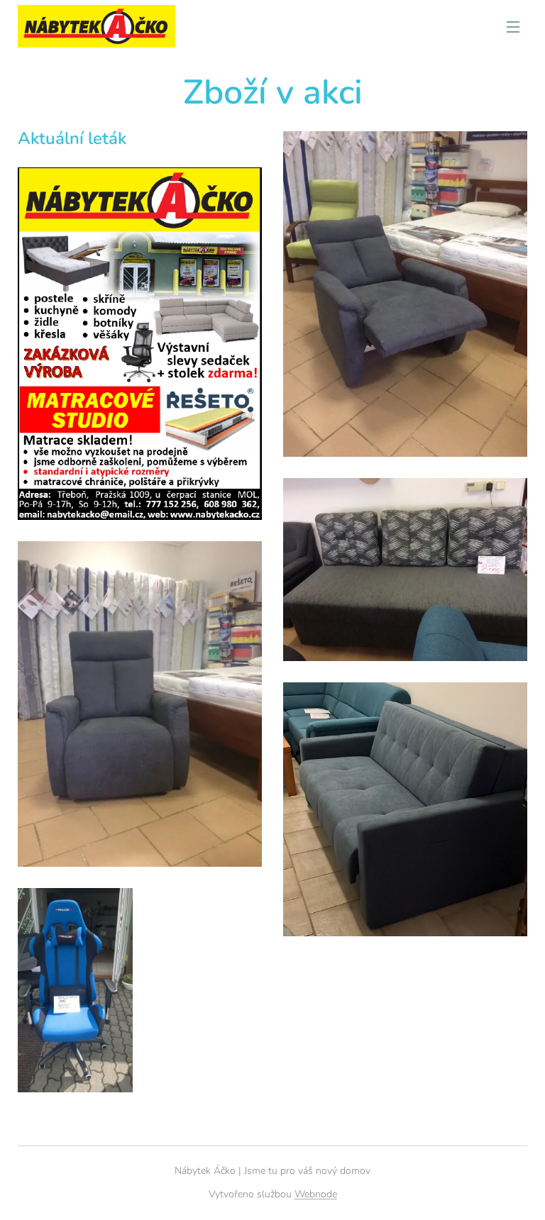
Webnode (315, 1194)
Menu (513, 26)
